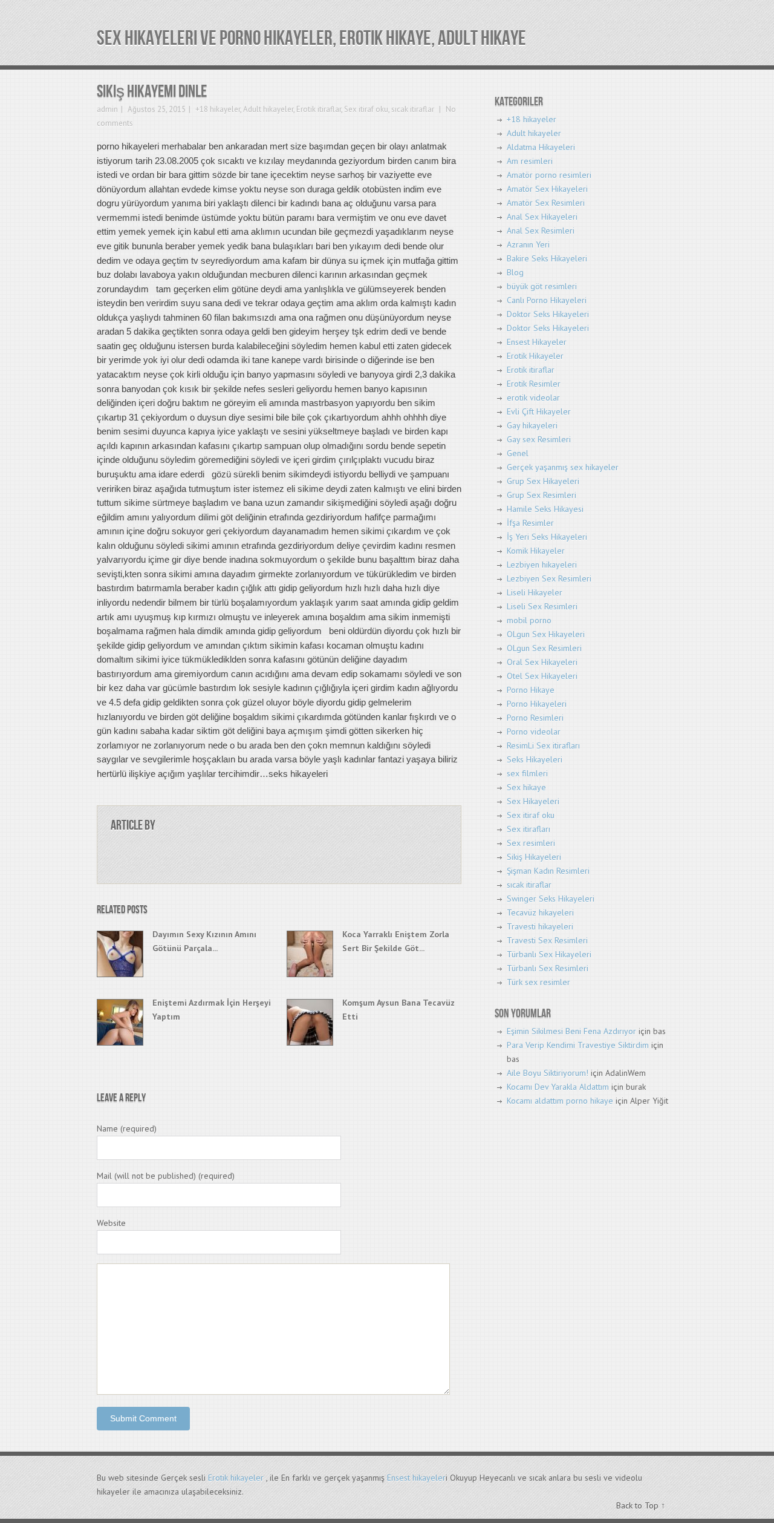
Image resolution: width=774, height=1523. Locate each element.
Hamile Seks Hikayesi (545, 508)
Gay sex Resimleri (539, 439)
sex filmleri (527, 773)
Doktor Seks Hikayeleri (548, 314)
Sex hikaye (526, 787)
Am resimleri (530, 161)
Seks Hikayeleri (534, 759)
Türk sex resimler (538, 982)
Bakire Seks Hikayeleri (547, 258)
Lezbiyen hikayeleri (542, 564)
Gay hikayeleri (532, 425)
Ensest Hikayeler (537, 341)
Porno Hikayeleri (537, 703)
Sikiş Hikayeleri (534, 856)
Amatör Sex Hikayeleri (547, 188)
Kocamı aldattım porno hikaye (560, 1100)
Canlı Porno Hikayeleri (547, 300)
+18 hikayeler (217, 109)
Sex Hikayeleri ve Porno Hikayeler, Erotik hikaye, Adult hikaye (311, 38)
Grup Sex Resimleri (541, 495)
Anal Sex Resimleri (540, 230)
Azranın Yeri (528, 244)
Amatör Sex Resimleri (546, 202)
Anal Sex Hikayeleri (542, 216)
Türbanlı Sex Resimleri (547, 968)
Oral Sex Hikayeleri (542, 662)
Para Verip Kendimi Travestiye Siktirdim (578, 1045)
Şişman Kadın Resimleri (548, 870)
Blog (515, 272)
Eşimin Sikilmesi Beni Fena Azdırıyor (571, 1031)
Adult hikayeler (268, 109)
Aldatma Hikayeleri (541, 147)
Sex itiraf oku (366, 109)
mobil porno (529, 620)
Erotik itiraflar (318, 109)
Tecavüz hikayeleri (540, 912)
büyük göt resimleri (542, 286)
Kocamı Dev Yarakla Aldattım (558, 1086)
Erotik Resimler (534, 383)
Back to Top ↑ (640, 1505)
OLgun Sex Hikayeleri (546, 634)
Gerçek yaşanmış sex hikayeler (563, 467)
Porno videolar (534, 731)
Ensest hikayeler (416, 1477)
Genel (517, 453)
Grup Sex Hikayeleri (543, 481)
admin (107, 109)
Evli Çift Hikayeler (539, 411)
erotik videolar (533, 397)
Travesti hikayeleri (540, 926)
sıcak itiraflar (412, 109)
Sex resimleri (531, 842)
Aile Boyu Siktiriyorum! (547, 1072)
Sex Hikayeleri (533, 801)
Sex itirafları (528, 829)
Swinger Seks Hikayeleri (550, 898)
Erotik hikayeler (236, 1477)
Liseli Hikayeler (534, 592)
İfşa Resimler (530, 522)
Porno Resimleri (535, 717)
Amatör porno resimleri (549, 174)
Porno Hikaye (530, 689)
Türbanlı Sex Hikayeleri (549, 954)
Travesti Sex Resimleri (547, 940)
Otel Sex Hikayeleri (542, 675)
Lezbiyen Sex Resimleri (549, 578)
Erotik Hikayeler (535, 355)
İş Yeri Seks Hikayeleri (547, 536)
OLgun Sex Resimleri (544, 648)
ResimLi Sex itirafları (543, 745)
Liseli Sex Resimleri (542, 606)
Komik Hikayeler (536, 550)
